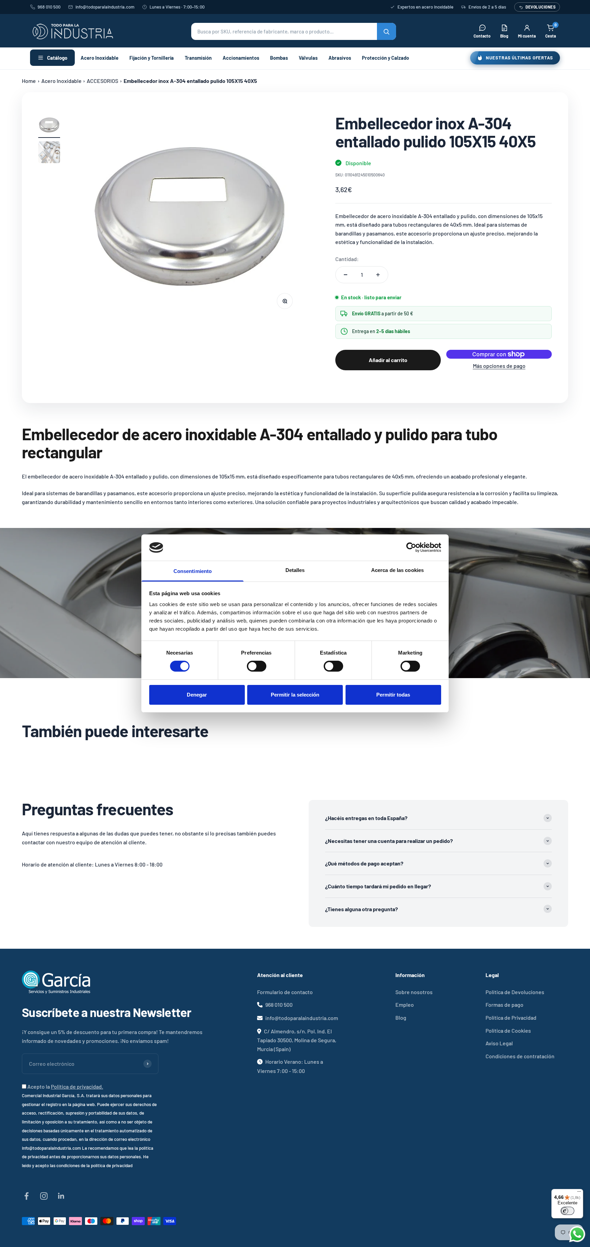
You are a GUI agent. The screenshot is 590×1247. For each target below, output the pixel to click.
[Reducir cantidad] (345, 275)
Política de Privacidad (511, 1017)
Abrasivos (339, 58)
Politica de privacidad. (77, 1086)
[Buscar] (386, 31)
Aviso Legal (499, 1043)
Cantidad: (347, 259)
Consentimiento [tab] (192, 571)
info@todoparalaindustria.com (105, 7)
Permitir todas (393, 695)
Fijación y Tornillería (151, 58)
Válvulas (308, 58)
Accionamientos (241, 58)
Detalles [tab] (295, 570)
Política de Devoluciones (515, 992)
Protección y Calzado (385, 58)
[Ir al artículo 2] (49, 153)
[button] (293, 31)
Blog (400, 1017)
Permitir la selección (295, 695)
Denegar (197, 695)
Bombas (279, 58)
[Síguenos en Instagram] (43, 1196)
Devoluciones (540, 6)
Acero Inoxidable (99, 58)
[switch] (256, 666)
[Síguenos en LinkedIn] (61, 1196)
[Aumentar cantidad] (378, 275)
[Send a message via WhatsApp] (577, 1234)
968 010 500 (49, 7)
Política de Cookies (508, 1030)
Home (29, 80)
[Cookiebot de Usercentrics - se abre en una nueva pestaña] (411, 547)
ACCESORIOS (102, 80)
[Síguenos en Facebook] (26, 1196)
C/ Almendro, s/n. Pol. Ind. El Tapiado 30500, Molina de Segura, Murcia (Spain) (296, 1040)
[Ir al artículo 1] (49, 126)
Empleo (404, 1004)
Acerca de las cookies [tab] (397, 570)
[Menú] (579, 1193)
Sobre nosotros (414, 992)
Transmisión (198, 58)
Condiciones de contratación (520, 1056)
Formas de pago (504, 1004)
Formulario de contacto (285, 992)
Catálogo (57, 58)
